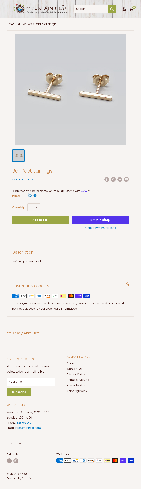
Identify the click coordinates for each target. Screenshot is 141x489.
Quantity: (18, 207)
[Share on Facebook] (106, 179)
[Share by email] (126, 179)
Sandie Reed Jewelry (24, 179)
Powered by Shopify (19, 478)
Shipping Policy (77, 391)
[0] (131, 9)
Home (10, 24)
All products (25, 24)
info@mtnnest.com (28, 428)
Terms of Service (78, 380)
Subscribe (19, 392)
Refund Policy (76, 385)
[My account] (124, 9)
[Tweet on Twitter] (119, 179)
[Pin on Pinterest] (113, 179)
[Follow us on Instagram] (15, 460)
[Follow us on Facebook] (9, 460)
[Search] (112, 9)
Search (72, 363)
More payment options (100, 228)
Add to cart (40, 220)
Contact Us (74, 369)
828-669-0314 (26, 423)
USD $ (12, 443)
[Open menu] (8, 9)
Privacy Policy (76, 374)
